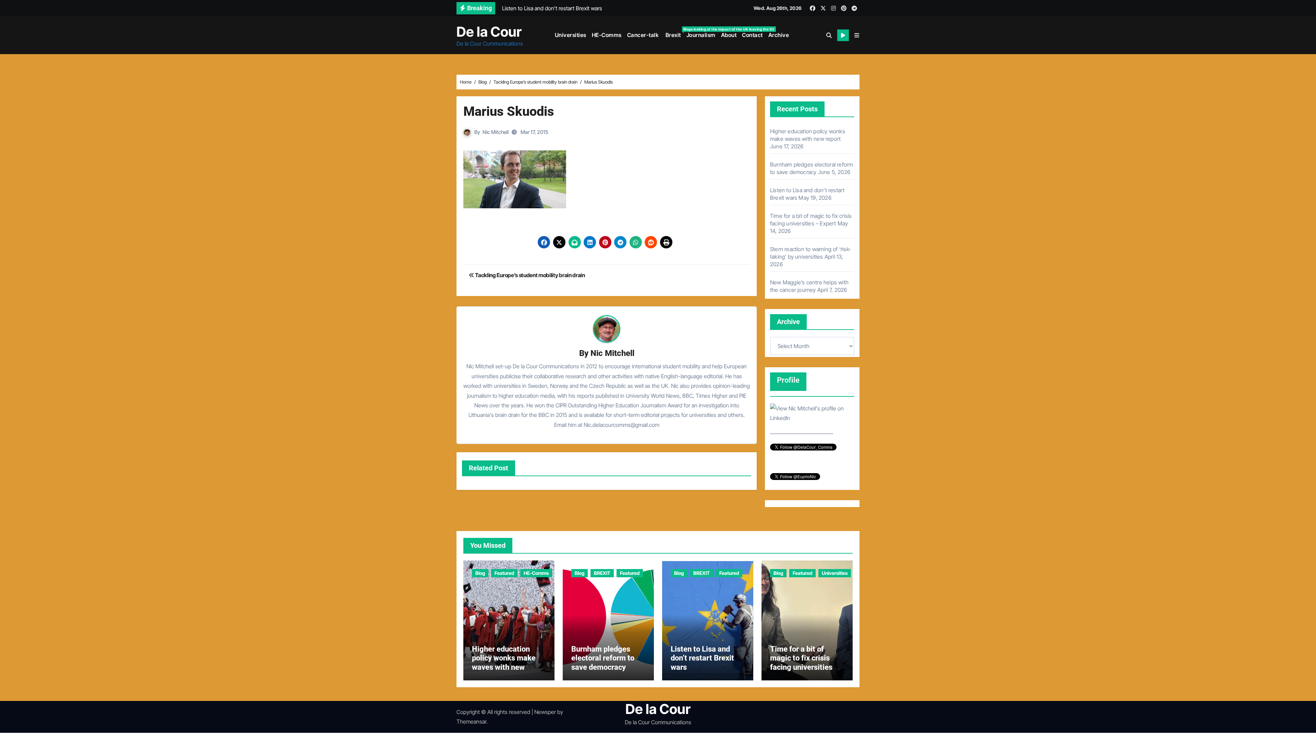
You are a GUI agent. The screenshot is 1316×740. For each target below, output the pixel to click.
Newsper (545, 711)
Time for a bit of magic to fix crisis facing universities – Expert (804, 662)
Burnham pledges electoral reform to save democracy (602, 658)
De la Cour (489, 31)
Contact (752, 35)
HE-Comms (607, 35)
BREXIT (602, 573)
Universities (570, 35)
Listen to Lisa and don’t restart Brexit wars (702, 658)
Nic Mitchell (496, 132)
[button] (857, 35)
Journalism (701, 35)
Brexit (674, 32)
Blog (480, 573)
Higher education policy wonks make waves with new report (504, 662)
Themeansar (471, 721)
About (729, 35)
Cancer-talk (643, 35)
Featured (504, 573)
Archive (778, 35)
